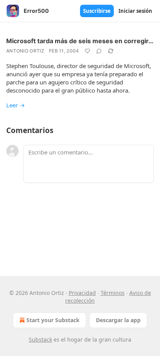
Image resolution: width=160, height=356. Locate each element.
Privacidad (82, 292)
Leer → (15, 105)
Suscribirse (97, 10)
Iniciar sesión (135, 10)
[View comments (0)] (99, 51)
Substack (40, 339)
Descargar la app (118, 320)
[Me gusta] (87, 51)
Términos (113, 292)
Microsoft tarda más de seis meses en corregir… (79, 41)
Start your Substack (53, 320)
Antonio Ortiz (25, 51)
